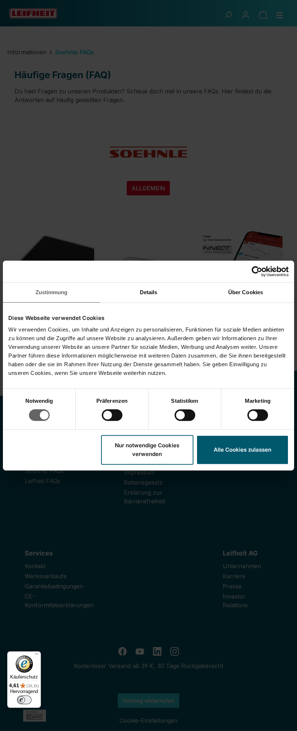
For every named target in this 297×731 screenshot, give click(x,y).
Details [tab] (149, 292)
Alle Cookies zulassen (242, 449)
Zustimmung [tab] (51, 292)
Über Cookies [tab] (245, 292)
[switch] (112, 415)
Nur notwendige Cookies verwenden (147, 449)
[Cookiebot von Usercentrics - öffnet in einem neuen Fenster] (257, 271)
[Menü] (36, 655)
